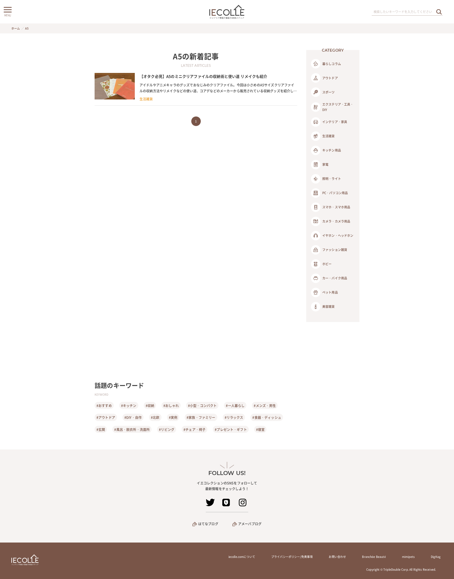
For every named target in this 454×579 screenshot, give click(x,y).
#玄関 (100, 429)
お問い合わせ (337, 557)
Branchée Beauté (374, 557)
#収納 (150, 405)
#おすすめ (104, 405)
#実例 (173, 417)
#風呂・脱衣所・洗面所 (132, 429)
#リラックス (234, 417)
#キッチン (128, 405)
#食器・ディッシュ (266, 417)
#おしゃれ (171, 405)
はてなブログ (208, 523)
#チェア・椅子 (194, 429)
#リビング (166, 429)
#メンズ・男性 (265, 405)
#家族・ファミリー (201, 417)
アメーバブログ (250, 523)
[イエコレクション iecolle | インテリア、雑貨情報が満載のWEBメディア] (227, 11)
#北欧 (155, 417)
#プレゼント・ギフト (231, 429)
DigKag (436, 557)
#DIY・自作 (133, 417)
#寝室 (260, 429)
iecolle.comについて (241, 557)
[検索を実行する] (439, 12)
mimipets (408, 557)
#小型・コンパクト (202, 405)
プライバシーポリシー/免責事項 (292, 557)
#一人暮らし (235, 405)
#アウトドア (105, 417)
